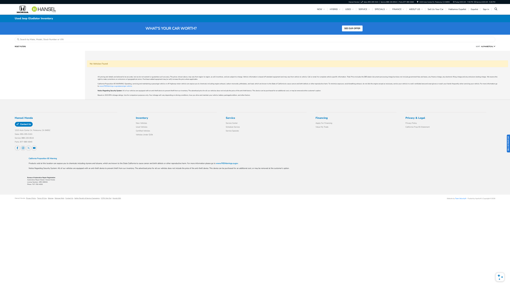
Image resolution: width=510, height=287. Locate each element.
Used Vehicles (141, 127)
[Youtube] (34, 148)
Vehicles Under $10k (144, 134)
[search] (496, 9)
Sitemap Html (59, 198)
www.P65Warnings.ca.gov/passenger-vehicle (115, 86)
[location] (417, 2)
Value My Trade (322, 127)
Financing (322, 118)
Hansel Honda (20, 198)
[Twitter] (28, 148)
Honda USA (116, 198)
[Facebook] (17, 148)
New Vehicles (141, 123)
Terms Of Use (42, 198)
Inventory (142, 118)
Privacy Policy (411, 123)
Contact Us (25, 124)
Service (230, 118)
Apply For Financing (324, 123)
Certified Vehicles (143, 131)
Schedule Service (233, 127)
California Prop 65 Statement (417, 127)
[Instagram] (23, 148)
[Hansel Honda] (37, 9)
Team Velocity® (460, 198)
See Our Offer (352, 28)
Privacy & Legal (415, 118)
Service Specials (232, 131)
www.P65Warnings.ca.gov (227, 163)
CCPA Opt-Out (106, 198)
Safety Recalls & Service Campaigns (87, 198)
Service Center (232, 123)
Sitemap (51, 198)
